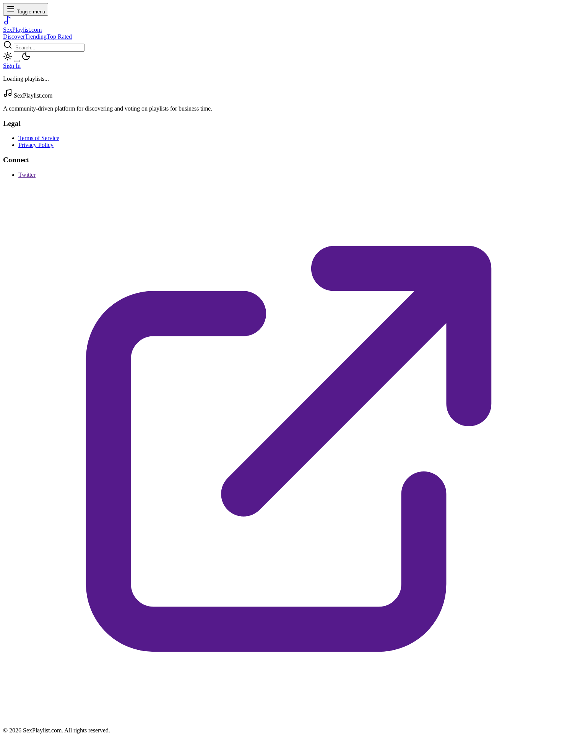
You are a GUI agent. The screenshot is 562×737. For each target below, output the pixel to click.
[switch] (17, 61)
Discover (14, 36)
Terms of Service (38, 138)
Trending (36, 36)
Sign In (12, 65)
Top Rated (59, 36)
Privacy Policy (36, 145)
